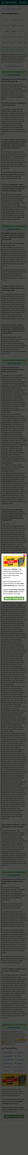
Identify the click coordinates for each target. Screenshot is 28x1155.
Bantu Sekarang (14, 598)
